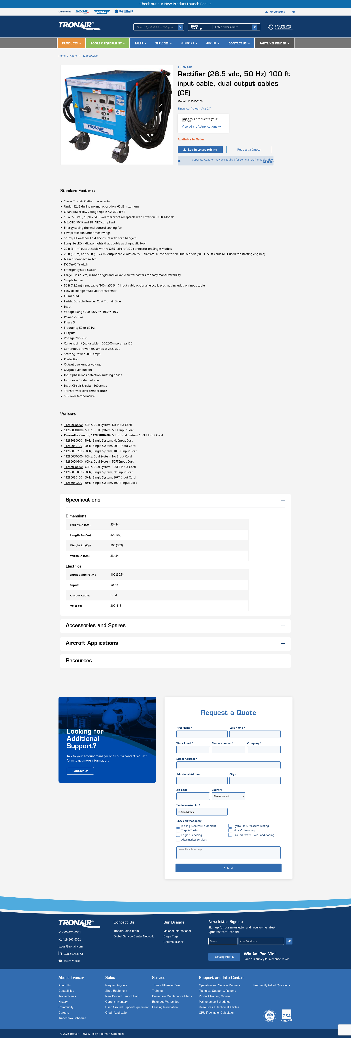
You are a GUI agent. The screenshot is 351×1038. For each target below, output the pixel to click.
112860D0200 (73, 467)
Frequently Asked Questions (271, 985)
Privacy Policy (90, 1033)
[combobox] (158, 27)
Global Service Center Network (134, 936)
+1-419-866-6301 (69, 939)
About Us (64, 985)
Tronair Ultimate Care (166, 985)
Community (65, 1007)
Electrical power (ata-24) (194, 109)
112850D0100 (73, 430)
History (63, 1001)
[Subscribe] (289, 941)
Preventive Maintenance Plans (172, 996)
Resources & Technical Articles (219, 1007)
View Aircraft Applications (200, 127)
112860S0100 (73, 477)
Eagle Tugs (170, 936)
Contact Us (80, 771)
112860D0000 (73, 456)
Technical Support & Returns (217, 990)
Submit (228, 868)
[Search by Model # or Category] (180, 27)
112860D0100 (73, 461)
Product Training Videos (214, 996)
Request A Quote (116, 985)
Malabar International (177, 930)
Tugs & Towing (190, 830)
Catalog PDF (223, 956)
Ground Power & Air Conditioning (253, 835)
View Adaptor (268, 160)
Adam (73, 55)
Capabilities (66, 990)
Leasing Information (165, 1007)
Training (157, 990)
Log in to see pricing (202, 150)
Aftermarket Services (194, 839)
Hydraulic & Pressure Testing (251, 826)
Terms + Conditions (112, 1033)
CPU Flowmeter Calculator (216, 1012)
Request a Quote (249, 150)
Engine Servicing (191, 835)
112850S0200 (73, 451)
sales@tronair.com (70, 946)
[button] (71, 43)
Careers (63, 1012)
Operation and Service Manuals (219, 985)
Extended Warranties (165, 1001)
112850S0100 (73, 446)
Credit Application (116, 1012)
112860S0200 (73, 483)
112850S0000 (73, 440)
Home (62, 55)
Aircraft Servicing (244, 830)
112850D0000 (73, 425)
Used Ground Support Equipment (126, 1007)
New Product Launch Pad (122, 996)
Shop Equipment (116, 990)
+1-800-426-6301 (283, 28)
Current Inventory (116, 1001)
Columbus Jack (173, 941)
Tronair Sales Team (126, 930)
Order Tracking (196, 27)
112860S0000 (73, 472)
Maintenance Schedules (214, 1001)
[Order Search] (254, 27)
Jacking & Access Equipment (198, 826)
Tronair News (67, 996)
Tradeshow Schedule (72, 1018)
